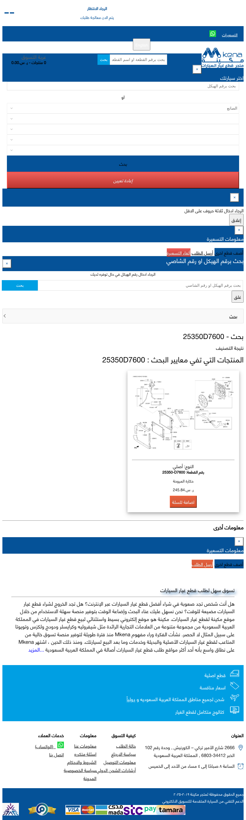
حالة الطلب (126, 745)
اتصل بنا (56, 754)
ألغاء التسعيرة (178, 252)
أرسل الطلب (202, 252)
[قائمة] (12, 13)
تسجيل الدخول (85, 44)
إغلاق (236, 220)
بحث (103, 59)
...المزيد (36, 649)
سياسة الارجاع (123, 753)
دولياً (131, 699)
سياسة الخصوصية (80, 770)
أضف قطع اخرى (229, 252)
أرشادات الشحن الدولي (116, 770)
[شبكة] (6, 13)
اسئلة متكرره (85, 753)
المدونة (89, 778)
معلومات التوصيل (120, 762)
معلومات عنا (85, 745)
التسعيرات (230, 34)
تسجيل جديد (111, 44)
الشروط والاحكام (81, 762)
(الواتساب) (45, 746)
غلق (237, 296)
